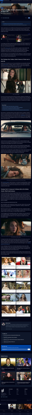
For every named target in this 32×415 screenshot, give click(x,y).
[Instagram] (9, 329)
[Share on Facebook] (5, 18)
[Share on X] (3, 18)
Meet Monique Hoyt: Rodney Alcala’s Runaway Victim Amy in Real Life (13, 23)
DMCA (25, 391)
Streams (18, 390)
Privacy (28, 400)
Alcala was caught (6, 182)
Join (29, 349)
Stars (9, 390)
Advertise (25, 394)
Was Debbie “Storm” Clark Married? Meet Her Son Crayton (22, 0)
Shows (17, 391)
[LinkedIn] (11, 329)
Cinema (10, 394)
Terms (30, 400)
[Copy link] (8, 18)
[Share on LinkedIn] (7, 18)
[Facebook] (6, 329)
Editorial (18, 394)
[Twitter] (8, 329)
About (25, 390)
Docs (9, 391)
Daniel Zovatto (5, 64)
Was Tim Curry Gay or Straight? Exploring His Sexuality (8, 0)
